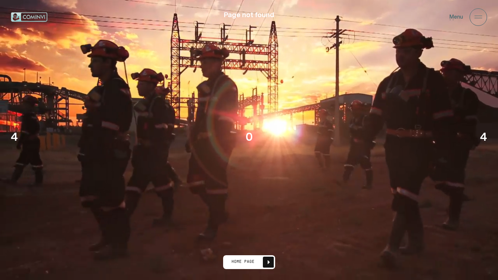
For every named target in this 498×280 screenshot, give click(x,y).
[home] (29, 17)
